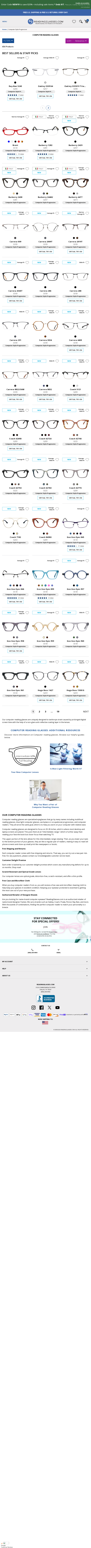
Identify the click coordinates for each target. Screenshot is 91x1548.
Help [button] (4, 969)
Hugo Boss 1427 (45, 690)
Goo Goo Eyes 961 (15, 690)
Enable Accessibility (82, 3)
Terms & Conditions (43, 934)
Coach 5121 (75, 389)
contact (31, 856)
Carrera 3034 (45, 340)
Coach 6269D (15, 438)
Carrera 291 (15, 340)
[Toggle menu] (4, 21)
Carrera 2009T (46, 241)
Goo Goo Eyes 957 (75, 589)
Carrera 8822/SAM (15, 389)
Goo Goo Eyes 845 (75, 537)
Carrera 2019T (75, 241)
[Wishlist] (74, 21)
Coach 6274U (75, 438)
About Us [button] (6, 976)
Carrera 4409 (75, 340)
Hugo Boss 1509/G (75, 690)
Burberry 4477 (75, 197)
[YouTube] (57, 1010)
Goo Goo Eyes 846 (15, 589)
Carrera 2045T (15, 291)
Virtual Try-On (15, 99)
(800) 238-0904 (32, 953)
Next (86, 712)
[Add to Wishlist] (27, 57)
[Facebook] (41, 1010)
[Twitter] (49, 1010)
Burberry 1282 (45, 145)
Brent (15, 145)
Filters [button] (7, 40)
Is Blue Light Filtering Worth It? (66, 769)
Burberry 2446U (45, 197)
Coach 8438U (45, 537)
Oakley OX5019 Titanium (76, 86)
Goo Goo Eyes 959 (45, 641)
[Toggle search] (81, 22)
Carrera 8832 (45, 389)
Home (4, 29)
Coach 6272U (45, 438)
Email (59, 953)
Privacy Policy (53, 932)
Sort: (69, 41)
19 (58, 712)
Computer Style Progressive (17, 29)
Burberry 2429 (75, 145)
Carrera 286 (45, 291)
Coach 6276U (45, 488)
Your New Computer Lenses (25, 772)
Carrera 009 (15, 241)
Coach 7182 (15, 537)
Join (45, 927)
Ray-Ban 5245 (15, 86)
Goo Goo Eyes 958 (15, 641)
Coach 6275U (15, 488)
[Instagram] (33, 1010)
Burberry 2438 (15, 197)
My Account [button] (7, 961)
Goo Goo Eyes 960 (75, 641)
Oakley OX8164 (45, 86)
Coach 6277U (75, 488)
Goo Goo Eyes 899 (45, 589)
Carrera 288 (75, 291)
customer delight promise (36, 864)
